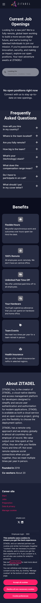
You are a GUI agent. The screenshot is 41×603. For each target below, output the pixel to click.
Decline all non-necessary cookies (20, 589)
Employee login (18, 534)
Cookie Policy (15, 562)
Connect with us (12, 94)
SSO (27, 534)
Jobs (4, 499)
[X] (18, 522)
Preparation (7, 503)
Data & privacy (8, 506)
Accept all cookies (20, 582)
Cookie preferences (20, 596)
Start (4, 496)
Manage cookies (9, 510)
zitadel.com (20, 518)
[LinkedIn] (22, 522)
